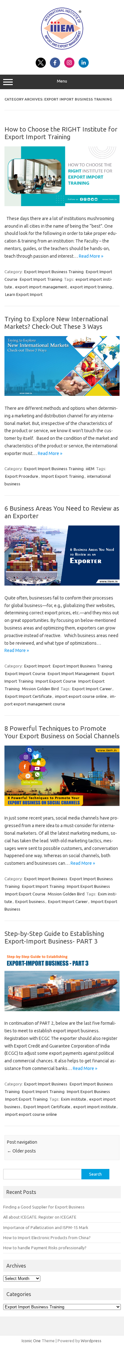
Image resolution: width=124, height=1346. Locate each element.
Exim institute (73, 1099)
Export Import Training (41, 279)
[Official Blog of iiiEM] (62, 50)
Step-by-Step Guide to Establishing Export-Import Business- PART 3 (54, 937)
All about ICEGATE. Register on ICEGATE (39, 1217)
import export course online (81, 696)
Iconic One (31, 1340)
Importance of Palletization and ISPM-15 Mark (45, 1227)
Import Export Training (62, 476)
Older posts (21, 1150)
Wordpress (91, 1340)
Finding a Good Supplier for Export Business (44, 1207)
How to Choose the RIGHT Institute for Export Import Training (60, 133)
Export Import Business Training (54, 271)
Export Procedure (21, 476)
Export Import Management (74, 673)
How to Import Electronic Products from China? (47, 1237)
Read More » (91, 256)
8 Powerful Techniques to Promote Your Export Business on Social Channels (62, 732)
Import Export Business (88, 886)
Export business (30, 901)
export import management (41, 287)
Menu (62, 81)
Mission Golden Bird (40, 688)
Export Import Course (25, 673)
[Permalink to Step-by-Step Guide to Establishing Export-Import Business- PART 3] (62, 1009)
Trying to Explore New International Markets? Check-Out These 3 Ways (56, 322)
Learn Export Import (24, 294)
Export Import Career (92, 688)
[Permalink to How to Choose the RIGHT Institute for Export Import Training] (62, 204)
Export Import (37, 666)
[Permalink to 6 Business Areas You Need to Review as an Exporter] (62, 584)
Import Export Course (56, 681)
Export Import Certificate (28, 696)
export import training (91, 287)
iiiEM (90, 468)
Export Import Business (45, 878)
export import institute (94, 1106)
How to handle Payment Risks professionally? (44, 1247)
